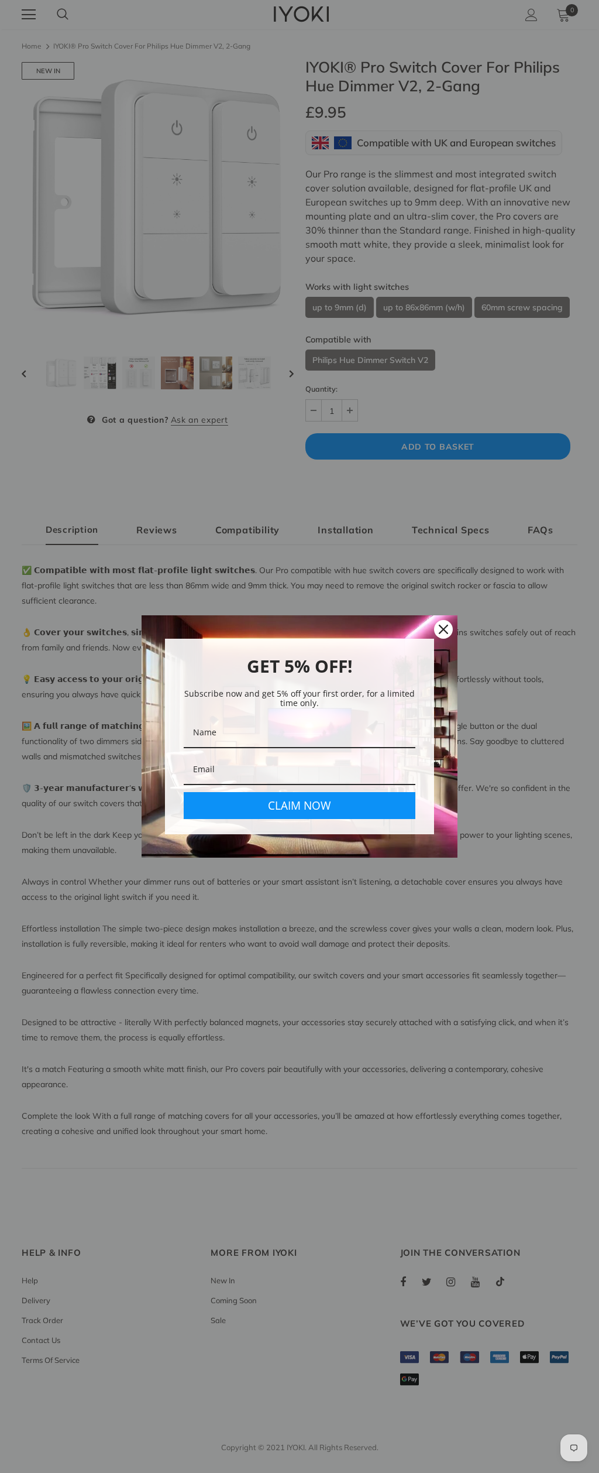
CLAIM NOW (299, 805)
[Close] (443, 629)
